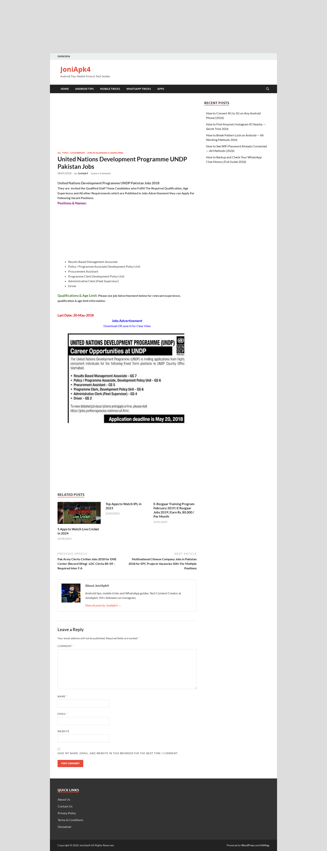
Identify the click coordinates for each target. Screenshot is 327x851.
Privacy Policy (67, 813)
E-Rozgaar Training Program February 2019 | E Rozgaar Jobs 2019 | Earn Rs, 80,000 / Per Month (173, 510)
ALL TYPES (63, 153)
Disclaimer (65, 826)
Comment (66, 646)
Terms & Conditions (70, 820)
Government (77, 153)
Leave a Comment (101, 173)
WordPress (248, 845)
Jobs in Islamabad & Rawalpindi (105, 153)
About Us (64, 799)
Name (63, 696)
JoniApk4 (75, 69)
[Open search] (267, 89)
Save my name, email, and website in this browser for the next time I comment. (118, 753)
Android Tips (84, 88)
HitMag (264, 845)
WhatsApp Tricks (138, 88)
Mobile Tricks (110, 88)
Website (63, 731)
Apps (160, 88)
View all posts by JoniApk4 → (103, 605)
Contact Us (65, 806)
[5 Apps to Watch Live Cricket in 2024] (79, 514)
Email (63, 713)
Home (65, 88)
